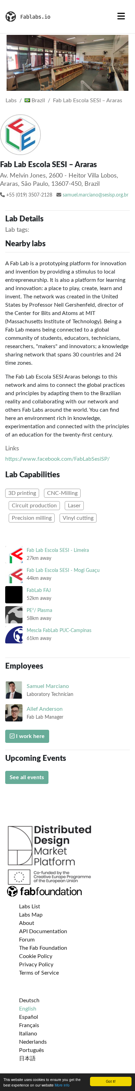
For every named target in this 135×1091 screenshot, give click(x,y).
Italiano (28, 1033)
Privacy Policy (36, 964)
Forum (27, 939)
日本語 (27, 1058)
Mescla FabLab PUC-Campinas (59, 630)
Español (28, 1017)
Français (29, 1025)
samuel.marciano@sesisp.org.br (95, 195)
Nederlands (33, 1042)
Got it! (111, 1081)
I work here (30, 736)
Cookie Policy (35, 956)
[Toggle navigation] (121, 16)
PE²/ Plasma (39, 610)
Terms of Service (39, 973)
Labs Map (31, 915)
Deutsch (29, 1000)
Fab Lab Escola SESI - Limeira (58, 550)
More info (62, 1085)
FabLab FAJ (39, 590)
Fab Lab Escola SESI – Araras (87, 100)
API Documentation (43, 931)
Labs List (29, 906)
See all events (27, 777)
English (27, 1009)
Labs (11, 100)
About (26, 923)
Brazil (37, 100)
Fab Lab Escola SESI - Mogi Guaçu (63, 570)
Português (31, 1050)
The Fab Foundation (43, 948)
